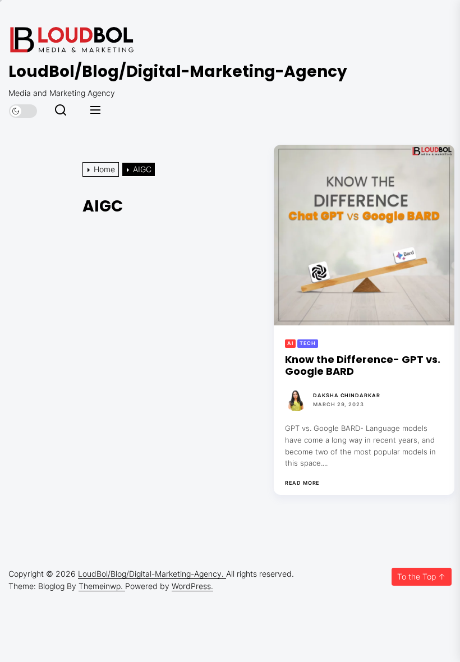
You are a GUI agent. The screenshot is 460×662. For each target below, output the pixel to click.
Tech (308, 343)
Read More (302, 483)
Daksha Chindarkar (346, 395)
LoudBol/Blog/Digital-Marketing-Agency (177, 71)
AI (290, 343)
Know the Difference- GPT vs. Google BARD (362, 365)
